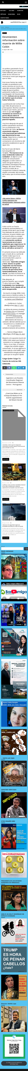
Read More (5, 459)
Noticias (3, 10)
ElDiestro (20, 10)
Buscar (3, 546)
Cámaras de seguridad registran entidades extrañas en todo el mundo (12, 525)
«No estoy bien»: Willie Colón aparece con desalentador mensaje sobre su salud (13, 201)
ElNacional (11, 14)
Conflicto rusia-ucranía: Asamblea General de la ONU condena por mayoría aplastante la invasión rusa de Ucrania (13, 486)
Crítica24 (3, 14)
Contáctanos (4, 18)
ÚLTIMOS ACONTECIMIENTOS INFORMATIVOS (14, 1063)
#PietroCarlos (17, 316)
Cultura (11, 10)
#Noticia (4, 33)
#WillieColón (10, 312)
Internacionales (11, 410)
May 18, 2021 (20, 334)
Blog (18, 14)
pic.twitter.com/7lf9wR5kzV (14, 299)
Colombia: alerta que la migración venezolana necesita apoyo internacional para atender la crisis (13, 446)
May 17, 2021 (19, 305)
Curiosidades (10, 504)
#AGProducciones (9, 314)
